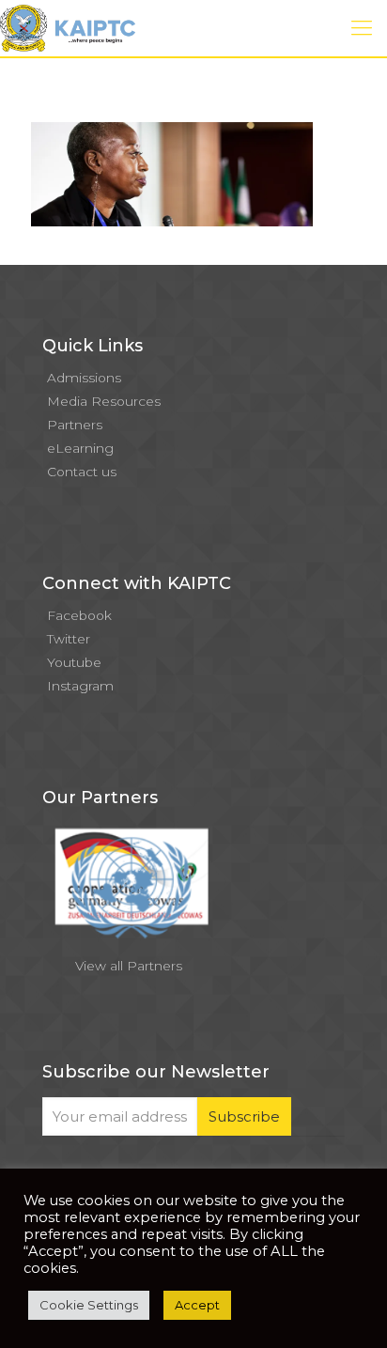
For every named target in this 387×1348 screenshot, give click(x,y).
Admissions (84, 377)
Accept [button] (197, 1304)
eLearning (80, 448)
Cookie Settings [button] (88, 1304)
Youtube (74, 662)
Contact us (81, 471)
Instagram (80, 685)
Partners (74, 424)
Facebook (79, 615)
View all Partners (128, 965)
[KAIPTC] (67, 28)
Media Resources (104, 401)
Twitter (68, 638)
